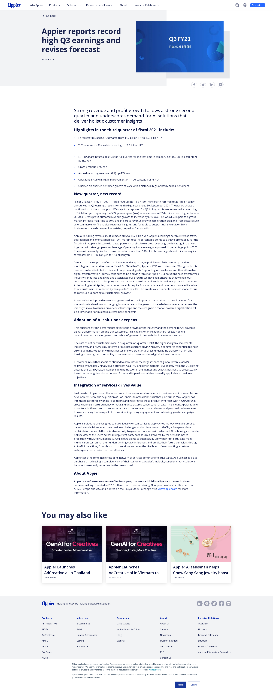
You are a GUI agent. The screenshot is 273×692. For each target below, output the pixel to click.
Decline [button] (194, 684)
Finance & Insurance (86, 634)
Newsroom (166, 634)
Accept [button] (180, 684)
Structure (202, 640)
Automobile (82, 646)
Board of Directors (207, 646)
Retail (79, 629)
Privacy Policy (154, 669)
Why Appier (36, 5)
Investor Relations (169, 640)
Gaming (80, 640)
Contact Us (258, 5)
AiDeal (45, 657)
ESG (162, 652)
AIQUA (45, 646)
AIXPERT (46, 640)
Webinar (121, 640)
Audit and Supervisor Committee (214, 652)
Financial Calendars (208, 634)
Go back (51, 16)
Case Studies (123, 623)
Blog (119, 634)
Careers (164, 629)
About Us (165, 623)
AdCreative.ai (48, 634)
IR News (202, 629)
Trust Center (166, 646)
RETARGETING (49, 623)
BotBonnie (47, 652)
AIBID (45, 629)
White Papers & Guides (128, 629)
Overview (203, 623)
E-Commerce (83, 623)
